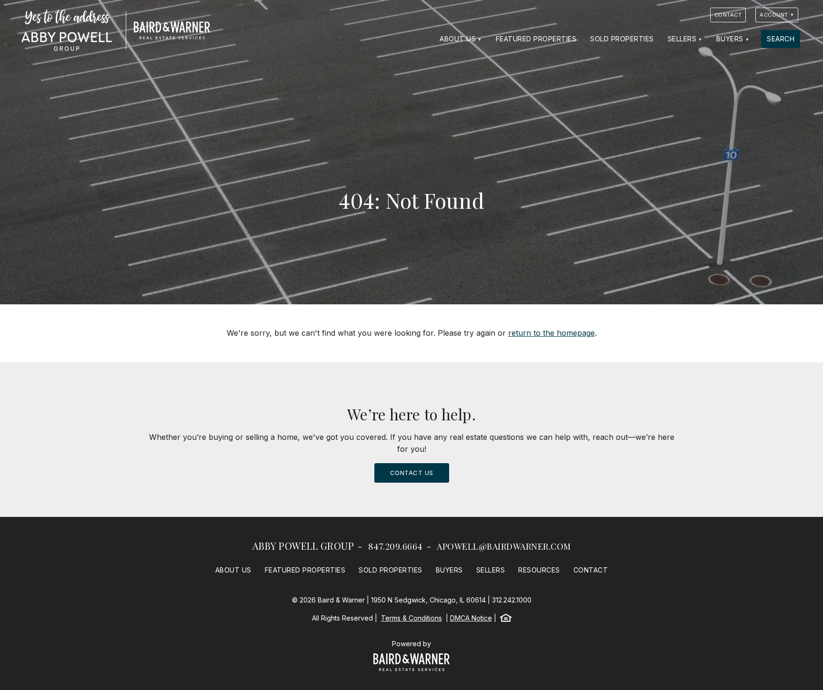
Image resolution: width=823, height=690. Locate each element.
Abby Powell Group (303, 545)
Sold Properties (622, 39)
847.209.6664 (395, 546)
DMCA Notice (471, 618)
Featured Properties (536, 39)
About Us (458, 39)
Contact (728, 14)
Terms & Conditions (411, 618)
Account (774, 14)
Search (780, 39)
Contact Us (411, 472)
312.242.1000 (512, 600)
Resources (539, 570)
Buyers (729, 39)
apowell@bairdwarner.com (504, 546)
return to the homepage (551, 333)
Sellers (682, 39)
